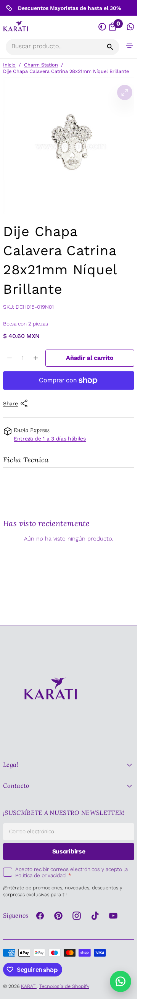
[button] (129, 45)
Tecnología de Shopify (64, 986)
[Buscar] (110, 47)
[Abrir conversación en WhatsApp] (130, 27)
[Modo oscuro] (102, 27)
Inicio (9, 65)
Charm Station (41, 65)
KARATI (29, 986)
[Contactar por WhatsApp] (120, 981)
